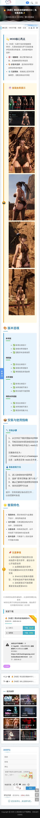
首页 (5, 28)
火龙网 (25, 649)
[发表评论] (37, 795)
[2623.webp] (22, 150)
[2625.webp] (22, 244)
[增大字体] (34, 28)
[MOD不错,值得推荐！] (14, 784)
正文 (24, 28)
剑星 (19, 28)
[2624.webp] (22, 197)
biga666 (16, 646)
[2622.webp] (22, 118)
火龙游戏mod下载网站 (23, 812)
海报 (7, 666)
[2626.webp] (22, 292)
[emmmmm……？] (17, 784)
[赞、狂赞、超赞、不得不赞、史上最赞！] (20, 784)
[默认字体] (32, 28)
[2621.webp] (22, 102)
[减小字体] (29, 28)
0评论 (21, 17)
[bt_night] (37, 790)
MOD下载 (12, 28)
